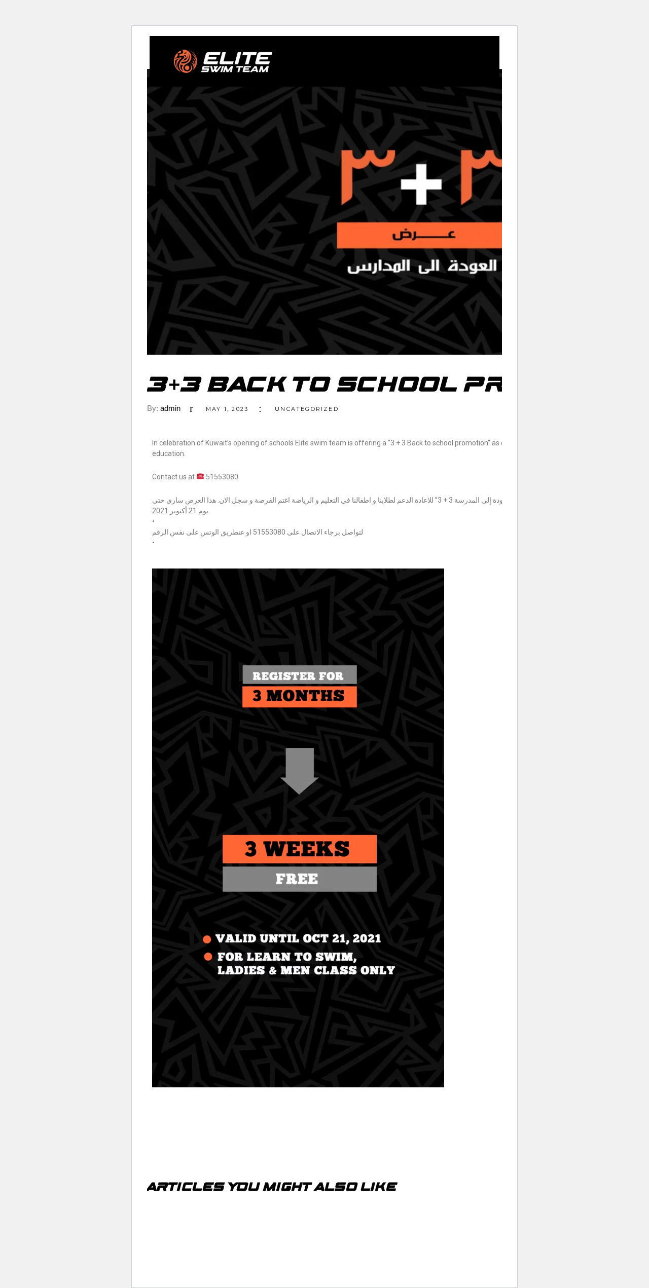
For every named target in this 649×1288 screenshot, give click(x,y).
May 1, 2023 (227, 408)
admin (170, 408)
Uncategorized (307, 408)
